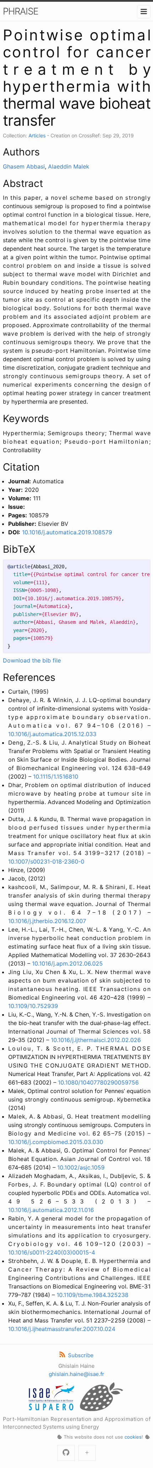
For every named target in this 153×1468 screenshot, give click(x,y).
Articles (37, 135)
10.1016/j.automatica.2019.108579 (67, 532)
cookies (133, 1437)
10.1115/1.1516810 (55, 776)
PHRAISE (20, 11)
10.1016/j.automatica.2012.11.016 (51, 1209)
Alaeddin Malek (68, 166)
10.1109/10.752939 (33, 1005)
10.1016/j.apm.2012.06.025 (67, 963)
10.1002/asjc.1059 (81, 1167)
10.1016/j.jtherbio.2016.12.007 (47, 920)
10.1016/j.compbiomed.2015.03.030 (55, 1141)
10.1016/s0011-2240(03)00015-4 (51, 1252)
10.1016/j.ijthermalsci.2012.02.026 (96, 1039)
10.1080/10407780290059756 (98, 1082)
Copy (138, 566)
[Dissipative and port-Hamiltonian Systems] (87, 1453)
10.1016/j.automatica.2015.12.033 (52, 734)
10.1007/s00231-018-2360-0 (46, 861)
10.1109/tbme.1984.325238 (92, 1294)
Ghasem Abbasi (24, 166)
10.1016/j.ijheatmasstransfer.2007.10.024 (61, 1328)
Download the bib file (32, 660)
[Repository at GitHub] (66, 1453)
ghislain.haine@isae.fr (76, 1374)
